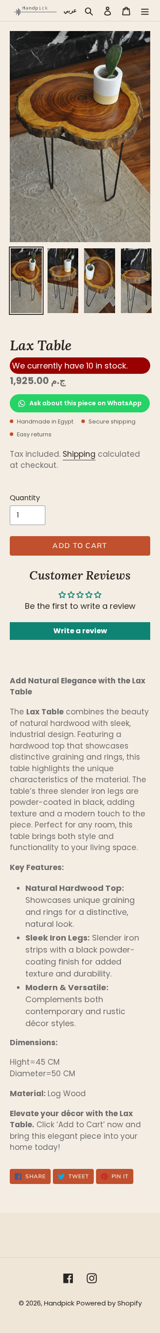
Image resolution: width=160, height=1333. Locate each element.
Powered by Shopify (109, 1303)
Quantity (25, 498)
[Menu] (145, 10)
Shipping (79, 454)
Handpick (59, 1303)
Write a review (80, 631)
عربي (70, 10)
